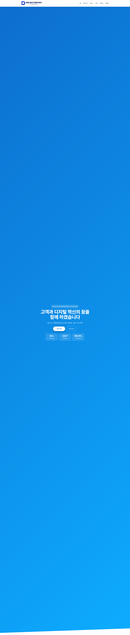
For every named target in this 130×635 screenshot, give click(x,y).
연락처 (107, 3)
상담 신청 (59, 329)
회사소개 (85, 3)
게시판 (101, 3)
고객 (96, 3)
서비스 (91, 3)
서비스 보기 (71, 329)
